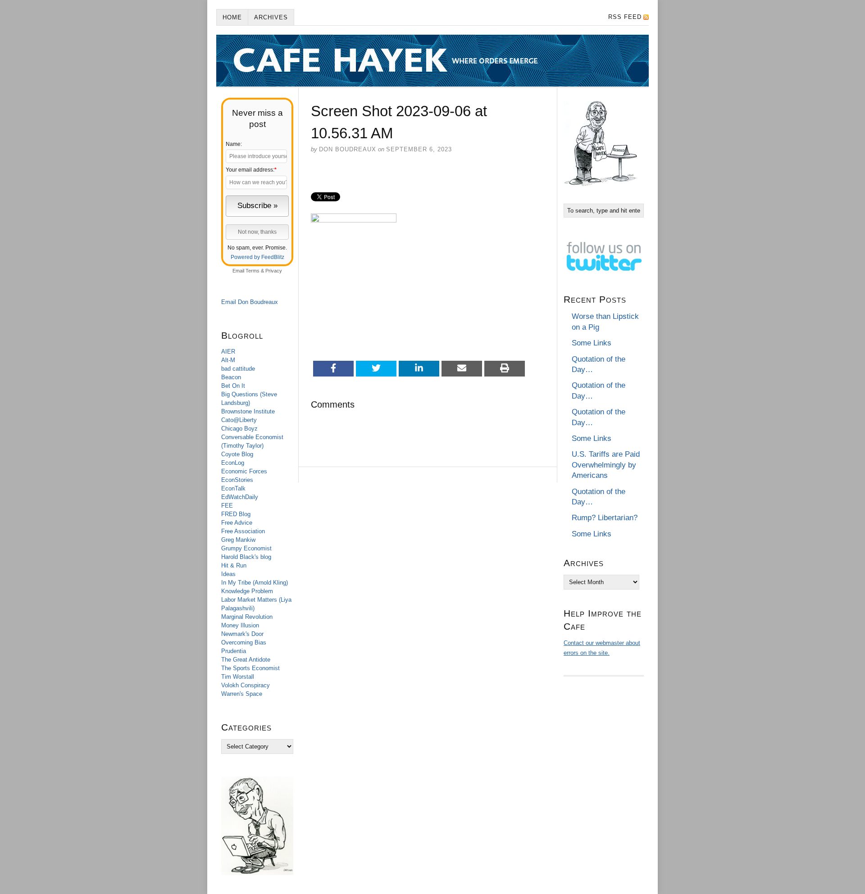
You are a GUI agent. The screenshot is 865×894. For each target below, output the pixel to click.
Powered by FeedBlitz (257, 257)
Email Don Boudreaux (249, 302)
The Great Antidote (245, 659)
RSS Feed (625, 17)
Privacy (273, 270)
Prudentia (233, 651)
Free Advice (236, 522)
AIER (228, 351)
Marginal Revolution (247, 616)
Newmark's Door (242, 634)
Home (232, 17)
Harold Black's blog (246, 557)
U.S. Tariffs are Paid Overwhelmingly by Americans (606, 465)
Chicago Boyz (239, 428)
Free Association (243, 531)
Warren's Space (241, 693)
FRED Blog (235, 514)
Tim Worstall (237, 676)
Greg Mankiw (238, 539)
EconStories (237, 479)
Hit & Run (233, 565)
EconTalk (233, 488)
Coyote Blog (237, 454)
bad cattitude (238, 368)
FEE (227, 505)
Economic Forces (244, 471)
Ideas (228, 574)
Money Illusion (240, 625)
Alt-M (228, 360)
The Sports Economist (250, 668)
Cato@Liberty (239, 420)
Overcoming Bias (243, 642)
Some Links (591, 343)
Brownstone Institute (248, 411)
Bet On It (233, 385)
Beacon (231, 377)
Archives (271, 17)
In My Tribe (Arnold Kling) (254, 582)
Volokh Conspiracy (245, 685)
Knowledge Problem (247, 591)
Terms (253, 270)
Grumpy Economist (246, 548)
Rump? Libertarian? (604, 517)
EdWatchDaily (239, 497)
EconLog (232, 462)
